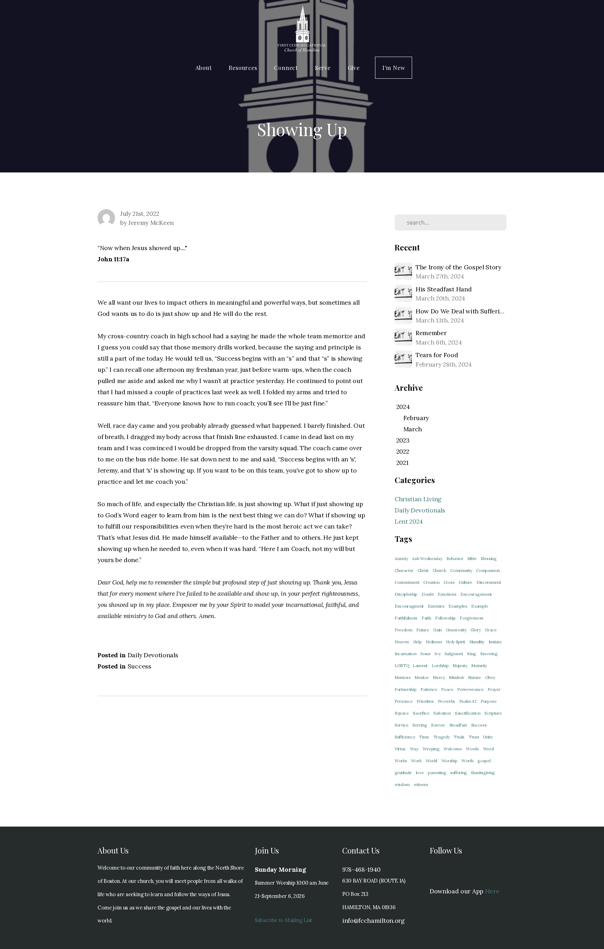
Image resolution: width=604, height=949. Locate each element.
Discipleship (406, 594)
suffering (458, 772)
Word (488, 748)
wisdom (402, 784)
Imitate (495, 641)
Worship (449, 760)
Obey (490, 677)
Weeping (431, 748)
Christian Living (418, 499)
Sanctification (468, 713)
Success (139, 666)
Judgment (454, 653)
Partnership (405, 689)
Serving (419, 725)
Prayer (494, 689)
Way (414, 748)
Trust (474, 736)
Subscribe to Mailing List (283, 920)
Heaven (402, 641)
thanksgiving (483, 772)
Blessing (488, 558)
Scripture (493, 713)
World (431, 760)
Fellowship (445, 618)
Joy (437, 653)
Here (492, 891)
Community (461, 570)
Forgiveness (471, 618)
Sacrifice (421, 713)
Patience (428, 689)
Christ (423, 570)
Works (401, 760)
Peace (447, 689)
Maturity (479, 665)
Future (422, 629)
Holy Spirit (455, 641)
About (204, 67)
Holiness (434, 641)
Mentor (422, 677)
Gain (437, 629)
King (471, 653)
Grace (490, 629)
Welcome (453, 748)
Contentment (407, 582)
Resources (244, 67)
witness (421, 784)
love (420, 772)
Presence (403, 701)
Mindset (456, 677)
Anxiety (401, 558)
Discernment (488, 582)
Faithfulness (406, 618)
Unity (487, 736)
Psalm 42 (467, 701)
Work (416, 760)
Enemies (436, 606)
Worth (467, 760)
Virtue (400, 748)
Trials (459, 736)
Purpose (489, 701)
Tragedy (441, 736)
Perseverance (470, 689)
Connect (286, 67)
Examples (457, 606)
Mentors (403, 677)
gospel (483, 760)
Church (439, 570)
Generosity (456, 629)
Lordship (440, 665)
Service (402, 725)
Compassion (488, 570)
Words (472, 748)
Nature (474, 677)
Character (404, 570)
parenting (437, 772)
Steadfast (458, 725)
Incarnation (405, 653)
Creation (431, 582)
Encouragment (409, 606)
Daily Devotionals (153, 655)
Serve (323, 67)
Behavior (454, 558)
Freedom (403, 629)
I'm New (393, 67)
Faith (426, 618)
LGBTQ (402, 665)
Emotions (447, 594)
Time (424, 736)
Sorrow (438, 725)
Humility (476, 641)
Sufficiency (405, 736)
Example (479, 606)
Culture (465, 582)
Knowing (489, 653)
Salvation (442, 713)
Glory (475, 629)
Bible (471, 558)
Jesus (425, 653)
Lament (420, 665)
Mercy (439, 677)
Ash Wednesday (427, 558)
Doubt (427, 594)
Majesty (460, 665)
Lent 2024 (409, 521)
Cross (449, 582)
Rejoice (402, 713)
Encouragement (476, 594)
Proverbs (446, 701)
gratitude (403, 772)
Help (417, 641)
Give (354, 67)
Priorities (425, 701)
